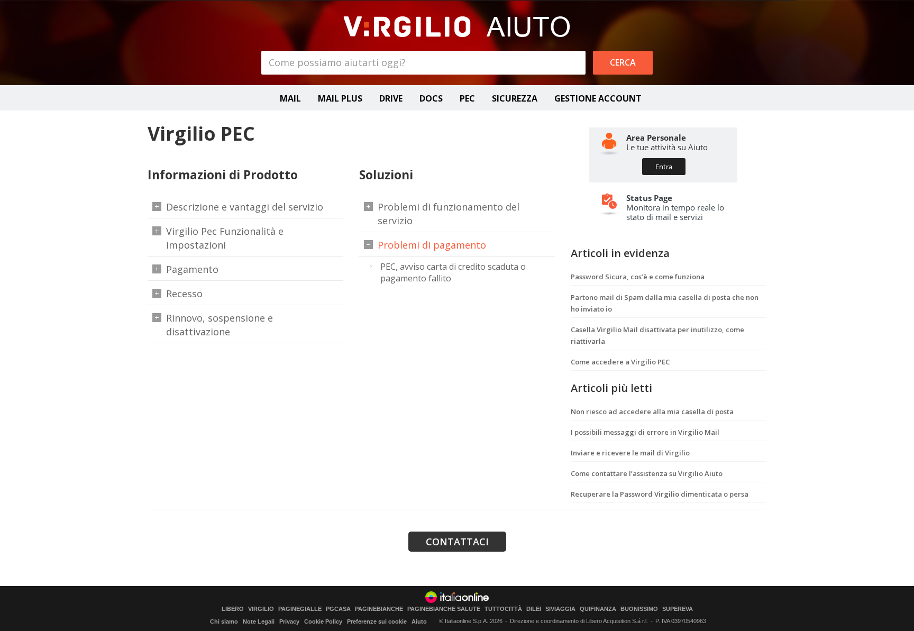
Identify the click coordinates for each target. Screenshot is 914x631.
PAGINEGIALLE (300, 609)
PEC (467, 98)
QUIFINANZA (598, 609)
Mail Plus (340, 98)
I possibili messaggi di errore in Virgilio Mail (645, 432)
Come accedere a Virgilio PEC (620, 362)
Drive (391, 98)
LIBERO (233, 609)
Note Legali (259, 621)
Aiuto (419, 621)
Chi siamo (224, 621)
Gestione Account (598, 98)
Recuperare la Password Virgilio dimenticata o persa (659, 494)
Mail (290, 98)
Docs (431, 98)
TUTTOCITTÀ (503, 609)
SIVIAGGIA (560, 609)
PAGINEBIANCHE (379, 609)
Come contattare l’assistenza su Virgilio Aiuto (647, 473)
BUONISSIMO (639, 609)
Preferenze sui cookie (377, 621)
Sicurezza (514, 98)
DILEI (533, 609)
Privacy (289, 621)
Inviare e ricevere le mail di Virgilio (630, 453)
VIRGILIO (261, 609)
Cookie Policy (323, 621)
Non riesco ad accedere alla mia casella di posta (652, 411)
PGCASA (338, 609)
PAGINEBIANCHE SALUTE (443, 609)
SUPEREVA (677, 609)
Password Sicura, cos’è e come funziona (638, 276)
